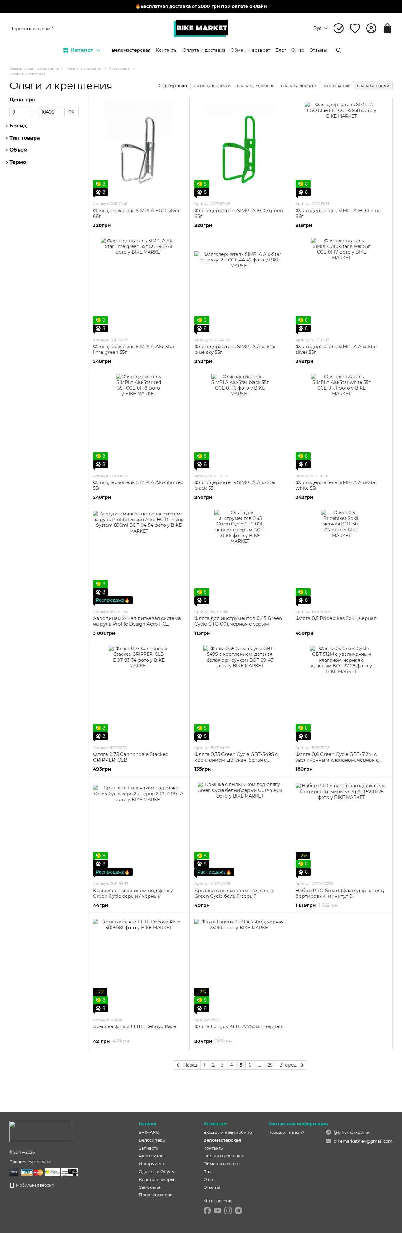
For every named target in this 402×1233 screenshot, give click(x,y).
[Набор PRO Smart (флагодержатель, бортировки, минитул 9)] (341, 829)
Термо (17, 162)
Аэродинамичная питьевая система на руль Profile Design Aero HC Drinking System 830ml (137, 624)
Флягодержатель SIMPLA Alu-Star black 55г (235, 485)
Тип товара (24, 138)
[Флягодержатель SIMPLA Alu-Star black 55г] (240, 421)
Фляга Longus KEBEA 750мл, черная (238, 1026)
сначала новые (373, 85)
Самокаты (149, 1187)
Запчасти (149, 1147)
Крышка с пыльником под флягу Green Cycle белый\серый (234, 893)
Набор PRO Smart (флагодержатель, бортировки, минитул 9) (340, 893)
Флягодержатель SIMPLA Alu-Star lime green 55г (134, 349)
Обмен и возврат (250, 50)
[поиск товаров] (339, 50)
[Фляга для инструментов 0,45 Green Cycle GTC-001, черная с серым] (240, 557)
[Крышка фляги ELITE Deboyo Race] (139, 965)
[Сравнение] (339, 28)
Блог (280, 50)
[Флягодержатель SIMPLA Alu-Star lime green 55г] (139, 285)
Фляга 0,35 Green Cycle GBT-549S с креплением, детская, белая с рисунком (236, 759)
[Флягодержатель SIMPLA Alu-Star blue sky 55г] (240, 285)
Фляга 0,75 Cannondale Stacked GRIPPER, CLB (131, 757)
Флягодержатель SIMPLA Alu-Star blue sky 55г (235, 349)
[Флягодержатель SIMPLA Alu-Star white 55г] (341, 421)
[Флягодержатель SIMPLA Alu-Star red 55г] (139, 421)
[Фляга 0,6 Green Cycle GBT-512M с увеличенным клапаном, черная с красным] (341, 693)
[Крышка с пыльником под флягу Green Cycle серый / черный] (139, 829)
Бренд (18, 126)
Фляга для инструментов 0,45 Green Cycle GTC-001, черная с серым (238, 621)
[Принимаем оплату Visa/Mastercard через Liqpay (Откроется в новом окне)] (31, 1171)
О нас (297, 50)
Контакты (166, 50)
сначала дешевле (255, 85)
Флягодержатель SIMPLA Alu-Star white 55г (336, 485)
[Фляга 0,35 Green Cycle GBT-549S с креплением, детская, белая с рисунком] (240, 693)
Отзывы (318, 50)
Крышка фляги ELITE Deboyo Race (134, 1026)
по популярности (212, 85)
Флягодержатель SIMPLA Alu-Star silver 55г (336, 349)
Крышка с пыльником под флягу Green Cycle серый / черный (133, 893)
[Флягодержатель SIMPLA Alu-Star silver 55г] (341, 285)
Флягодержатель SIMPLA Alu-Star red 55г (138, 485)
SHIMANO (149, 1132)
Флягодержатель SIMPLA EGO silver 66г (136, 213)
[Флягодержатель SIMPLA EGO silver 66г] (139, 149)
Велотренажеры (156, 1179)
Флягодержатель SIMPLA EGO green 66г (238, 213)
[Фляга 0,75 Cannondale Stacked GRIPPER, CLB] (139, 693)
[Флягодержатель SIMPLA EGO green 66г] (240, 149)
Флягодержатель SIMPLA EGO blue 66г (338, 213)
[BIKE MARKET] (40, 1131)
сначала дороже (298, 85)
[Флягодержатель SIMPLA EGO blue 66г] (341, 149)
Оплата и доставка (203, 50)
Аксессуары (151, 1155)
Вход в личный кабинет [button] (229, 1132)
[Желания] (355, 28)
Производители (156, 1194)
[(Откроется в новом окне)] (52, 1171)
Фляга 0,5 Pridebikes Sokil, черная (336, 618)
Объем (18, 150)
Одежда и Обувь (156, 1171)
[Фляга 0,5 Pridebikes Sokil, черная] (341, 557)
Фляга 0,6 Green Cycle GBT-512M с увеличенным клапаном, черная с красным (337, 759)
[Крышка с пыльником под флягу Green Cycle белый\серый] (240, 829)
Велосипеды (152, 1140)
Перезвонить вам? (31, 28)
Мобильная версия (34, 1185)
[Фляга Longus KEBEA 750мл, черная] (240, 965)
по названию (336, 85)
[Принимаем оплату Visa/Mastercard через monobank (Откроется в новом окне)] (13, 1171)
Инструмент (152, 1163)
